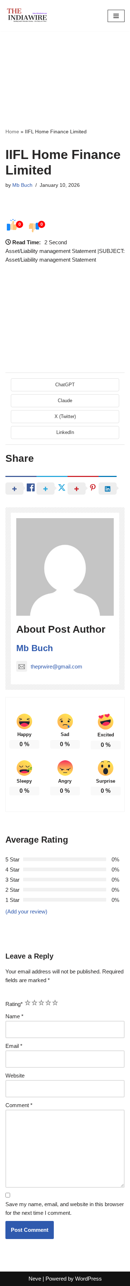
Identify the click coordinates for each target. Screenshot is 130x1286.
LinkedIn (65, 432)
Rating (14, 1004)
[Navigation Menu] (116, 16)
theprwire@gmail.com (56, 666)
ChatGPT (65, 384)
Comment (18, 1105)
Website (15, 1075)
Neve (35, 1279)
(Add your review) (26, 911)
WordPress (88, 1279)
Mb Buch (22, 185)
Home (12, 131)
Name (14, 1016)
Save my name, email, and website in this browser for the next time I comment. (64, 1208)
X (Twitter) (65, 416)
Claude (65, 400)
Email (13, 1046)
